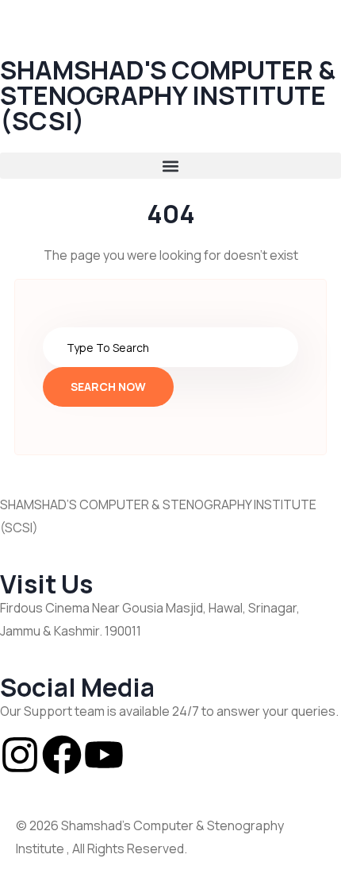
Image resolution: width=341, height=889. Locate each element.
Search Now (108, 386)
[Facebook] (62, 755)
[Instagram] (20, 755)
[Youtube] (104, 755)
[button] (170, 166)
